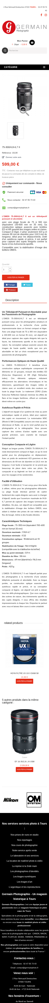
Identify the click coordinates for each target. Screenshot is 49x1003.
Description (12, 294)
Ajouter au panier (15, 277)
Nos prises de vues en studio (25, 829)
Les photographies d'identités (24, 866)
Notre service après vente (24, 845)
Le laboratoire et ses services (24, 850)
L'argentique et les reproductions (24, 882)
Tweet (23, 285)
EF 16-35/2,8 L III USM (24, 756)
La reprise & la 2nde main (24, 861)
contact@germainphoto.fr (18, 208)
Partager (9, 285)
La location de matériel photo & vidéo (24, 856)
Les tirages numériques (24, 871)
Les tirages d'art (24, 877)
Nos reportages (24, 835)
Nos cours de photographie (24, 840)
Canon (24, 752)
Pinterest (37, 285)
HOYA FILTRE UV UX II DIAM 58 (24, 668)
